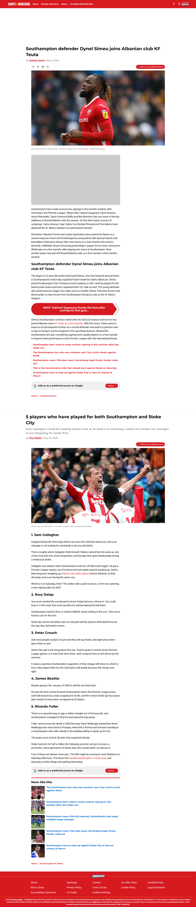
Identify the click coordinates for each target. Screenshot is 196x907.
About (64, 4)
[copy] (48, 67)
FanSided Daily (155, 882)
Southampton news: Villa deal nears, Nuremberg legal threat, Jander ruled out (75, 362)
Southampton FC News (51, 863)
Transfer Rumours (49, 4)
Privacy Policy (74, 887)
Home (34, 396)
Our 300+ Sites (129, 882)
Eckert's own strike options (75, 573)
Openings (72, 882)
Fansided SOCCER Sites (81, 4)
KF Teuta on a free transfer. (69, 323)
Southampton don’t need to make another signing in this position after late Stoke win (76, 346)
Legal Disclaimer (156, 887)
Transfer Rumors (48, 396)
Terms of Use (99, 887)
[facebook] (173, 4)
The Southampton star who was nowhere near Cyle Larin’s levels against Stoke (74, 354)
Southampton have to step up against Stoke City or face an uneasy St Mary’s (72, 374)
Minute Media (17, 900)
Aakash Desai (37, 60)
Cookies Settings (101, 892)
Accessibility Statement (43, 892)
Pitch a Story (37, 887)
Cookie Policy (128, 887)
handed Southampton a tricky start (87, 758)
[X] (179, 4)
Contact (96, 882)
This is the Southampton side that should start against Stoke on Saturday (75, 368)
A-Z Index (72, 892)
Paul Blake (35, 438)
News (35, 4)
